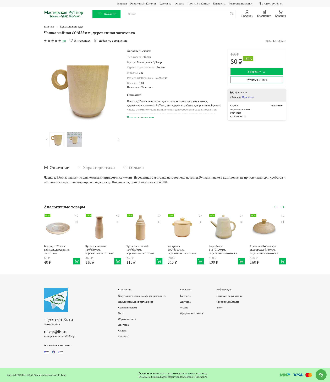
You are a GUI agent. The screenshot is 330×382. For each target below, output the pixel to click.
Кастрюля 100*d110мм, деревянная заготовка (182, 249)
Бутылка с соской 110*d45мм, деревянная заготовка (140, 249)
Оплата (179, 3)
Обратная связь (127, 319)
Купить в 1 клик (257, 80)
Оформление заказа (191, 313)
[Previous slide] (49, 88)
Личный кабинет (199, 3)
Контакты (219, 3)
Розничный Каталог (143, 3)
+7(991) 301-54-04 (273, 3)
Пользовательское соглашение (135, 301)
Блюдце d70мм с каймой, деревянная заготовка (57, 249)
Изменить (248, 97)
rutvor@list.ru (55, 331)
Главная (122, 3)
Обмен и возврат (127, 307)
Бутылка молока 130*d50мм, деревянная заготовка (99, 249)
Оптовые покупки (240, 3)
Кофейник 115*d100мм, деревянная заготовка (223, 249)
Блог (120, 313)
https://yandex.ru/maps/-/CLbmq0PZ (187, 376)
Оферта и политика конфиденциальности (142, 295)
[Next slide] (116, 88)
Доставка (165, 3)
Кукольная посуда (71, 26)
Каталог (110, 14)
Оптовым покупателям (230, 295)
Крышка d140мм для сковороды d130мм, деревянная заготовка (264, 249)
